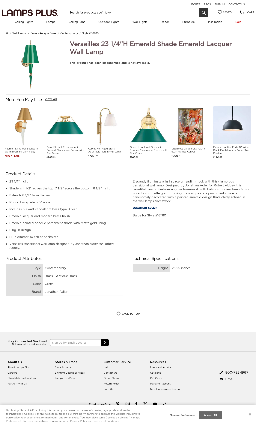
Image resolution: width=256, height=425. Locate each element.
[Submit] (105, 342)
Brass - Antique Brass (43, 33)
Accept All (210, 415)
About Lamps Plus (18, 367)
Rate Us (108, 389)
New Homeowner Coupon (165, 389)
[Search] (203, 12)
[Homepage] (7, 33)
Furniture (188, 22)
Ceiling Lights (24, 22)
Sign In (220, 4)
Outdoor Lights (108, 22)
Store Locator (63, 367)
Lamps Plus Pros (65, 378)
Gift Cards (156, 378)
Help (106, 367)
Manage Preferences (182, 415)
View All (51, 99)
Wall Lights (139, 22)
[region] (128, 415)
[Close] (250, 414)
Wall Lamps (19, 33)
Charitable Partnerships (21, 378)
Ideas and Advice (160, 367)
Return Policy (112, 383)
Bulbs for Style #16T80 (149, 215)
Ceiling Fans (77, 22)
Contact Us (236, 4)
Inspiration (215, 22)
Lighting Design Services (70, 372)
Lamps (50, 22)
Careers (12, 372)
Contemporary (69, 33)
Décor (165, 22)
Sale (238, 22)
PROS (207, 4)
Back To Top (130, 314)
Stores (195, 4)
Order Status (111, 378)
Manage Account (160, 383)
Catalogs (155, 372)
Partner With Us (17, 383)
